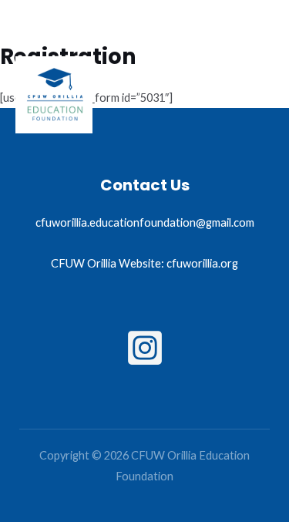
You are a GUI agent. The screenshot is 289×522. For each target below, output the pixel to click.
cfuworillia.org (202, 263)
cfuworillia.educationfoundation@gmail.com (144, 222)
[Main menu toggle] (257, 95)
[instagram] (145, 347)
